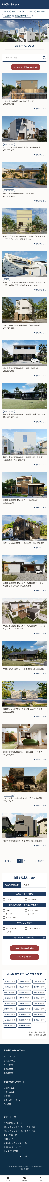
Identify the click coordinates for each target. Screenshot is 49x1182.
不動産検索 (7, 16)
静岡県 (39, 998)
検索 (44, 57)
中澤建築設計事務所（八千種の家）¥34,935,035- (24, 669)
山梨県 (39, 992)
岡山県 (39, 1014)
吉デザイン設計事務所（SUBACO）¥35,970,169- (24, 543)
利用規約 (7, 1096)
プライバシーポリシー (13, 1100)
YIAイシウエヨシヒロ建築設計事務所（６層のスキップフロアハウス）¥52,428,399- (24, 237)
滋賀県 (39, 1003)
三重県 (24, 1003)
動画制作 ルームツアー (13, 1147)
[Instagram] (26, 1156)
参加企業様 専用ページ (23, 16)
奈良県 (10, 1014)
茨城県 (39, 981)
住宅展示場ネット (8, 4)
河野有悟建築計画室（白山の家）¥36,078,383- (23, 841)
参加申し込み (9, 1088)
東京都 (39, 987)
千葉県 (10, 987)
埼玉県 (24, 987)
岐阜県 (24, 998)
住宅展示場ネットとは (13, 1123)
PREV (8, 861)
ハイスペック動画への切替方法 (25, 67)
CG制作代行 (8, 1139)
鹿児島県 (24, 1025)
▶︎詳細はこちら (40, 108)
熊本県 (9, 1025)
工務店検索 (41, 11)
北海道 (10, 981)
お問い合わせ (9, 1092)
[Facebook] (20, 1156)
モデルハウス (16, 11)
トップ (5, 11)
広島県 (24, 1014)
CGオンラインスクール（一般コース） (20, 1127)
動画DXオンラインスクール (15, 1143)
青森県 (24, 981)
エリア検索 (29, 11)
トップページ (9, 1056)
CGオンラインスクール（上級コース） (20, 1131)
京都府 (9, 1009)
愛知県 (10, 1003)
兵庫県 (39, 1009)
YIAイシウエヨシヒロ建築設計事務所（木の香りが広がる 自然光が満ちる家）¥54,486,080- (24, 283)
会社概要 (7, 1104)
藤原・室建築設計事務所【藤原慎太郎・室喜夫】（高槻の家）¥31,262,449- (23, 458)
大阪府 (24, 1009)
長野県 (10, 998)
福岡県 (39, 1020)
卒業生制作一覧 (10, 1135)
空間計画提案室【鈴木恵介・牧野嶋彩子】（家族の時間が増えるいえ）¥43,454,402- (24, 584)
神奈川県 (10, 992)
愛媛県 (24, 1020)
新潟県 (24, 992)
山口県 (10, 1020)
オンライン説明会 (11, 1151)
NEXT (41, 861)
